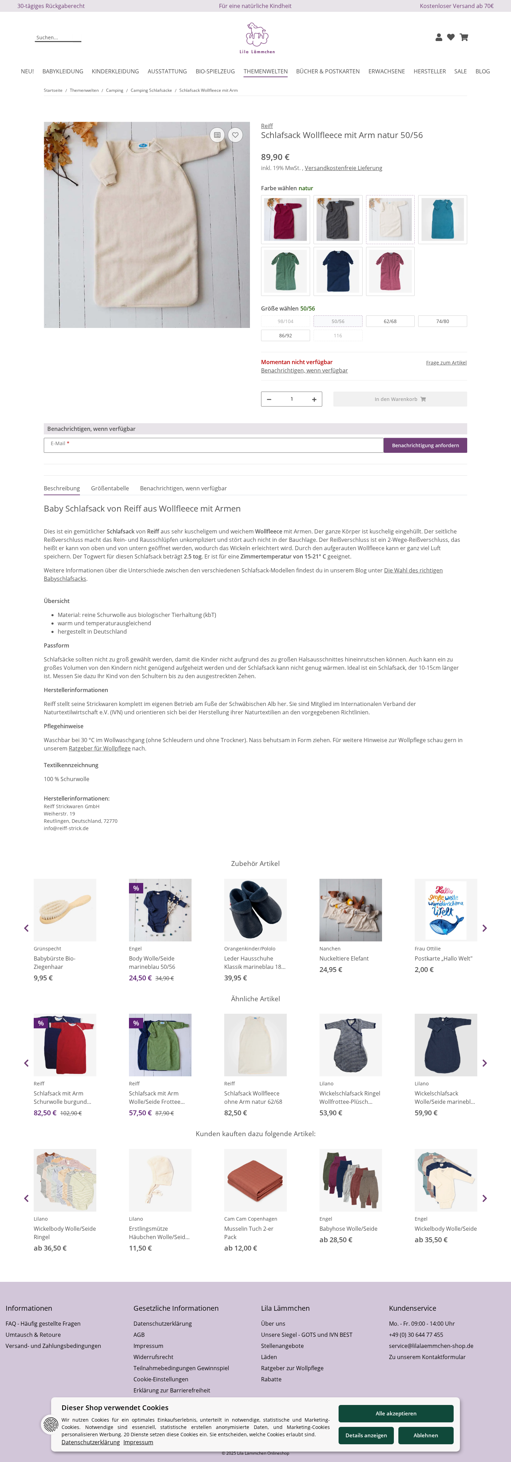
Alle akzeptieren (396, 1413)
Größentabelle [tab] (110, 488)
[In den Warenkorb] (49, 118)
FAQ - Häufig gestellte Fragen (43, 1323)
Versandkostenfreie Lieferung (343, 168)
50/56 (338, 321)
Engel (135, 948)
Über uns (273, 1323)
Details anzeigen (366, 1435)
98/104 (285, 321)
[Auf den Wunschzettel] (235, 135)
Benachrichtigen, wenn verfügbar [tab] (183, 488)
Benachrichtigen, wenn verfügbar (304, 370)
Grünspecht (47, 948)
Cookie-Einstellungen (160, 1379)
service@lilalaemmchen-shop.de (431, 1346)
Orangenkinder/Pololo (249, 948)
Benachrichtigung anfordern (425, 445)
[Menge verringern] (269, 399)
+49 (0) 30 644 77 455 (416, 1335)
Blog (483, 71)
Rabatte (271, 1379)
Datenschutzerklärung (162, 1323)
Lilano (326, 1083)
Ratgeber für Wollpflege (100, 748)
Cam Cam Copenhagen (250, 1218)
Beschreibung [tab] (62, 488)
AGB (139, 1335)
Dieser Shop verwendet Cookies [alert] (115, 1407)
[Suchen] (77, 38)
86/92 (285, 335)
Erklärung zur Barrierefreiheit (171, 1390)
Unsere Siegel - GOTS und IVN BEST (306, 1335)
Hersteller (430, 71)
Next (485, 928)
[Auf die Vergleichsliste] (217, 135)
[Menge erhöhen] (314, 399)
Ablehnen (426, 1435)
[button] (439, 37)
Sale (460, 71)
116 (338, 335)
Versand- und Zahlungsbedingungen (53, 1346)
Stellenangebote (282, 1346)
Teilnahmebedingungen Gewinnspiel (181, 1368)
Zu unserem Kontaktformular (427, 1357)
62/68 (390, 321)
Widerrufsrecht (153, 1357)
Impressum (148, 1346)
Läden (269, 1357)
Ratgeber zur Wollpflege (292, 1368)
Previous (26, 928)
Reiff (39, 1083)
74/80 (442, 321)
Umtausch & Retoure (33, 1335)
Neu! (27, 71)
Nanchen (330, 948)
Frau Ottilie (428, 948)
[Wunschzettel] (451, 37)
